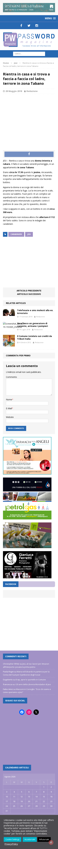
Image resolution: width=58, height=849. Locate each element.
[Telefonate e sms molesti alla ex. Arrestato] (9, 314)
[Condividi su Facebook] (29, 154)
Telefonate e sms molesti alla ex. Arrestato (35, 311)
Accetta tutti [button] (30, 839)
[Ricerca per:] (29, 53)
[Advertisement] (29, 119)
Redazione (32, 91)
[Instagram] (36, 25)
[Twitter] (29, 25)
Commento (11, 377)
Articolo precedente (29, 290)
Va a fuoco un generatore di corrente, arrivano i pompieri (32, 324)
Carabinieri (16, 234)
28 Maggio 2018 (14, 91)
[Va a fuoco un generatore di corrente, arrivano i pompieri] (14, 327)
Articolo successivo (29, 294)
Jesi (29, 234)
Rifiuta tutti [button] (44, 839)
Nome (9, 399)
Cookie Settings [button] (12, 839)
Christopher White (11, 663)
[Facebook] (21, 25)
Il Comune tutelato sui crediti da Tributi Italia (34, 337)
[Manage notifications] (51, 842)
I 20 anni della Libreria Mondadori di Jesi (33, 684)
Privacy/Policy (11, 844)
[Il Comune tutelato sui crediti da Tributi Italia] (9, 344)
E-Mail (9, 408)
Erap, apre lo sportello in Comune (31, 679)
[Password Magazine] (29, 39)
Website (10, 417)
